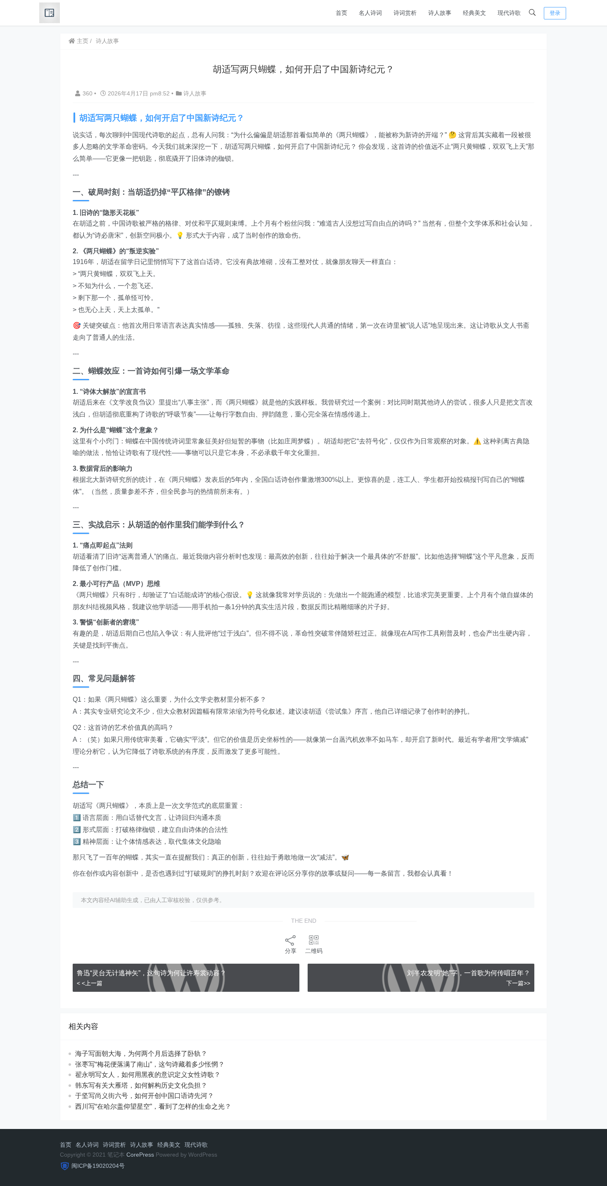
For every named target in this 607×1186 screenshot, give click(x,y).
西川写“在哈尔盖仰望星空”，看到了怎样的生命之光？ (153, 1106)
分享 (290, 951)
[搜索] (532, 13)
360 (88, 93)
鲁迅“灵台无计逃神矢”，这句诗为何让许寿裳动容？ (151, 972)
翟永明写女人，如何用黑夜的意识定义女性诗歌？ (148, 1074)
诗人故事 (439, 13)
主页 (81, 41)
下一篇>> (518, 983)
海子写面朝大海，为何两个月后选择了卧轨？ (141, 1053)
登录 (555, 13)
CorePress (140, 1154)
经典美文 (474, 13)
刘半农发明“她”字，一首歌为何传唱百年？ (468, 972)
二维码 (313, 951)
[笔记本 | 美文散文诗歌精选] (49, 12)
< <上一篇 (89, 983)
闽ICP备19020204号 (98, 1165)
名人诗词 (370, 13)
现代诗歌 (509, 13)
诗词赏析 (405, 13)
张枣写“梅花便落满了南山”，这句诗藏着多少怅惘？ (150, 1064)
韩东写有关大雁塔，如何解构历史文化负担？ (141, 1085)
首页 (341, 13)
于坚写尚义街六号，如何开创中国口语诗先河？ (144, 1095)
